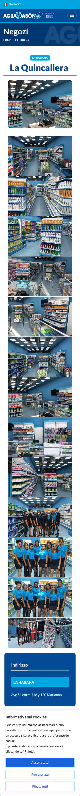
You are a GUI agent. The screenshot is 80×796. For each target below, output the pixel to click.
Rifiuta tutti (40, 786)
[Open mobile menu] (72, 15)
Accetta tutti (40, 762)
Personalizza (40, 774)
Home (7, 40)
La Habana (22, 40)
